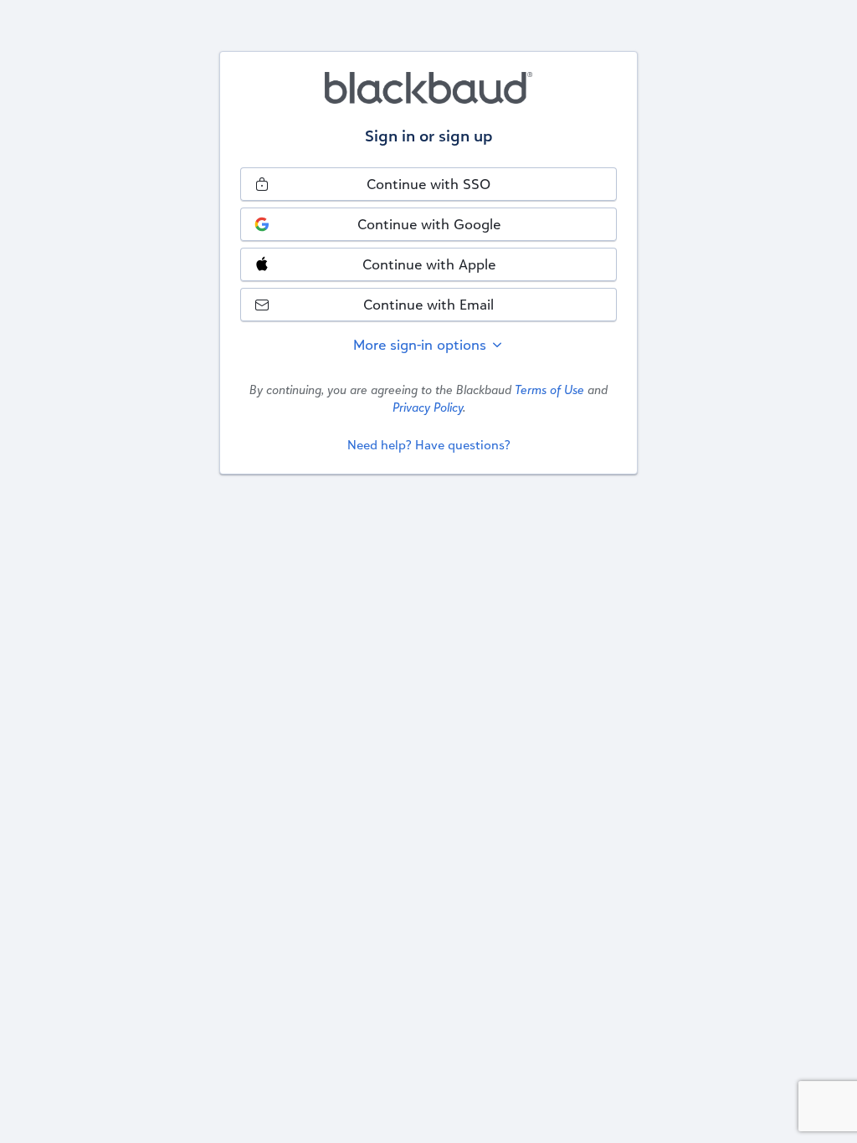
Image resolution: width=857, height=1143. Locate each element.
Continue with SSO (428, 183)
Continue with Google (428, 224)
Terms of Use (549, 389)
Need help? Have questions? (429, 445)
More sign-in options (421, 344)
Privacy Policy (428, 407)
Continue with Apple (428, 264)
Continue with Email (428, 304)
